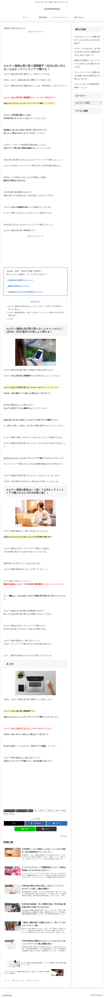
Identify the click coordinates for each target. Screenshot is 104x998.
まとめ (10, 319)
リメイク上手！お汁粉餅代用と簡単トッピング (87, 85)
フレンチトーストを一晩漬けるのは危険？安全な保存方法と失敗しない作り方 (87, 75)
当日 (65, 810)
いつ (37, 810)
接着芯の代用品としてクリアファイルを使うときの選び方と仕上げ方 (87, 63)
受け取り (52, 810)
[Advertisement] (36, 47)
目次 (33, 302)
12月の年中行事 (22, 810)
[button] (46, 829)
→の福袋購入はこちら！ (20, 280)
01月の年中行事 (10, 810)
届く (59, 810)
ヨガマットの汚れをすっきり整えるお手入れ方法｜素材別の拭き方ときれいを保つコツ (87, 52)
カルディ (44, 810)
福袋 (31, 810)
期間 (7, 814)
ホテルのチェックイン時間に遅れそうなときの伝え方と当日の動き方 (87, 40)
